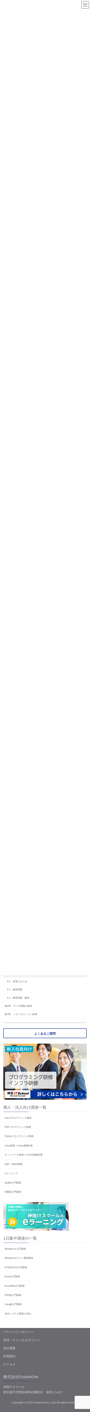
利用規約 (9, 1356)
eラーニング (11, 1173)
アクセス (9, 1364)
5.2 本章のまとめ (17, 981)
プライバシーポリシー (18, 1332)
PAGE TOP (84, 1366)
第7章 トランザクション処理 (21, 1014)
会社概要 (9, 1348)
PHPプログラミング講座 (18, 1127)
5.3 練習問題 (14, 989)
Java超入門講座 (13, 1304)
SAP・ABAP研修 (13, 1164)
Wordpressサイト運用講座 (19, 1258)
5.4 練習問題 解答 (18, 997)
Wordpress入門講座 (15, 1248)
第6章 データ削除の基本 (18, 1006)
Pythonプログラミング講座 (19, 1136)
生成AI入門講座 (13, 1182)
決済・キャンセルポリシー (21, 1340)
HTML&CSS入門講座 (16, 1267)
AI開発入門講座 (13, 1191)
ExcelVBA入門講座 (15, 1286)
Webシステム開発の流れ (18, 1313)
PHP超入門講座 (13, 1295)
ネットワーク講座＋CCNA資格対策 (24, 1154)
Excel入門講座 (12, 1276)
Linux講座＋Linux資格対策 (19, 1145)
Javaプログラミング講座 (18, 1118)
